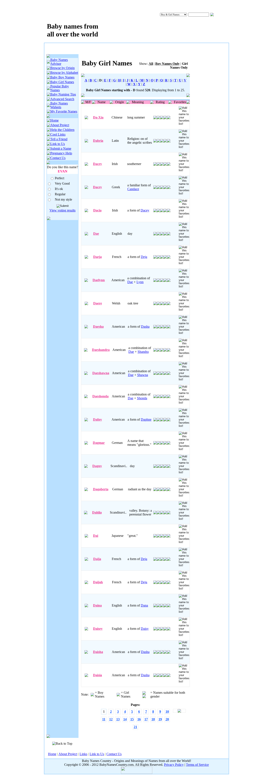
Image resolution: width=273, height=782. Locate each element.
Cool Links (57, 134)
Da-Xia (98, 117)
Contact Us (57, 158)
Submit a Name (60, 148)
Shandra (143, 351)
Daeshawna (100, 373)
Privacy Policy (174, 764)
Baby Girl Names (62, 82)
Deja (144, 257)
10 (167, 711)
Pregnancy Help (61, 153)
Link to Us (57, 144)
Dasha (145, 326)
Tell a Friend (58, 139)
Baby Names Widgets (59, 105)
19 (160, 719)
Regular (60, 194)
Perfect (59, 178)
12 (111, 719)
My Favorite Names (63, 111)
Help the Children (62, 130)
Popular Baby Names (59, 88)
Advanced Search (62, 99)
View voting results (62, 210)
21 (135, 727)
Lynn (140, 282)
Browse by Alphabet (64, 72)
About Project (59, 125)
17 (146, 719)
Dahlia (97, 512)
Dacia (97, 210)
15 (132, 719)
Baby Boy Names (62, 77)
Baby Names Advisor (59, 61)
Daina (97, 605)
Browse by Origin (62, 68)
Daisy (145, 628)
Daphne (146, 419)
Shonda (142, 398)
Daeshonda (100, 396)
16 (139, 719)
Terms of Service (197, 764)
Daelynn (99, 280)
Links (83, 754)
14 (125, 719)
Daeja (97, 257)
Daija (97, 559)
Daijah (98, 582)
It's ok (59, 189)
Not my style (63, 199)
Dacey (97, 164)
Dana (144, 605)
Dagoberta (100, 489)
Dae (96, 233)
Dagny (97, 466)
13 (118, 719)
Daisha (98, 652)
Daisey (98, 628)
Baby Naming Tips (63, 94)
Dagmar (99, 443)
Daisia (97, 675)
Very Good (62, 183)
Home (54, 120)
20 (167, 719)
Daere (97, 303)
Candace (133, 189)
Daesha (98, 326)
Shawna (142, 375)
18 (153, 719)
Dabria (98, 140)
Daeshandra (101, 350)
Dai (95, 535)
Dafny (97, 419)
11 (103, 719)
